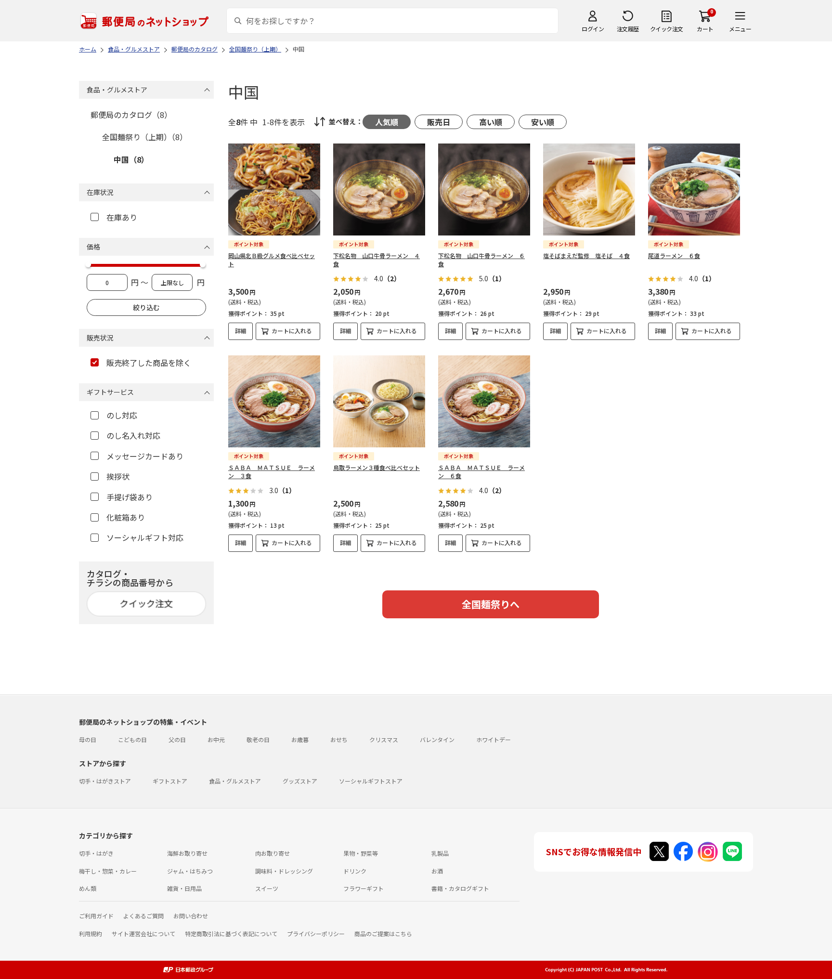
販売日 (438, 122)
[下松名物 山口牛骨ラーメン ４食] (379, 189)
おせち (339, 739)
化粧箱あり (125, 517)
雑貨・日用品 (184, 888)
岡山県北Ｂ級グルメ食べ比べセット (271, 259)
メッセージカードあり (144, 456)
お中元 (216, 739)
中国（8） (131, 159)
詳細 (241, 330)
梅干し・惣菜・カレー (108, 871)
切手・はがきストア (105, 781)
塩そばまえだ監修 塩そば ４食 (586, 255)
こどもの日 (132, 739)
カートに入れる (292, 330)
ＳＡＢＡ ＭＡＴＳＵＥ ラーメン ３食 (271, 471)
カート (705, 29)
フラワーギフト (363, 888)
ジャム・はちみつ (190, 871)
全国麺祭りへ (491, 604)
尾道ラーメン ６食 (674, 255)
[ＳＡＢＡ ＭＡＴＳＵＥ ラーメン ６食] (484, 401)
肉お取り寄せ (272, 853)
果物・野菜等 (360, 853)
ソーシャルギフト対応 (144, 537)
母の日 (87, 739)
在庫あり (121, 217)
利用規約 (90, 933)
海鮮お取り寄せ (187, 853)
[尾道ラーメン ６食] (694, 189)
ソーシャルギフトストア (371, 781)
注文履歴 (628, 29)
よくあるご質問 (143, 916)
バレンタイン (437, 739)
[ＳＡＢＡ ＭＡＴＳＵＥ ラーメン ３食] (274, 401)
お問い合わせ (190, 916)
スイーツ (266, 888)
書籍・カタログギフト (460, 888)
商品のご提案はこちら (383, 933)
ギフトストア (170, 781)
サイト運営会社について (143, 933)
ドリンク (354, 871)
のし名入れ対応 (133, 435)
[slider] (88, 264)
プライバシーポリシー (316, 933)
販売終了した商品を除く (148, 362)
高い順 (490, 122)
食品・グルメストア (235, 781)
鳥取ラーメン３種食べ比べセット (376, 467)
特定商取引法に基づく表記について (231, 933)
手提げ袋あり (129, 497)
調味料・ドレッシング (284, 871)
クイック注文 (666, 29)
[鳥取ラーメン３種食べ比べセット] (379, 401)
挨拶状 (118, 476)
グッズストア (300, 781)
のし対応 (121, 415)
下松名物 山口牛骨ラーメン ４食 (376, 259)
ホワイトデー (493, 739)
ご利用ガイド (96, 916)
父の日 (177, 739)
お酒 (437, 871)
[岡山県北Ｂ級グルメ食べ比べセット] (274, 189)
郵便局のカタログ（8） (131, 114)
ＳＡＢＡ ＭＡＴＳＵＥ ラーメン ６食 (481, 471)
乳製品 (440, 853)
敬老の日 (258, 739)
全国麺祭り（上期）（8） (144, 137)
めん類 (87, 888)
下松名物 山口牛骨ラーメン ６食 (481, 259)
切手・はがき (96, 853)
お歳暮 (300, 739)
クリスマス (383, 739)
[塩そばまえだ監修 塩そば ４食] (589, 189)
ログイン (593, 29)
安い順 (542, 122)
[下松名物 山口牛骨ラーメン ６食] (484, 189)
